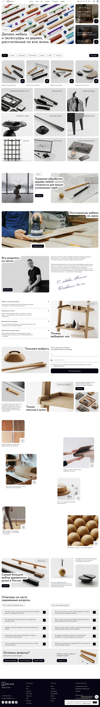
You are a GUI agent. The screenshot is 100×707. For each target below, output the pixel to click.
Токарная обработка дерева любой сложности (86, 34)
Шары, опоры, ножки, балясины (81, 40)
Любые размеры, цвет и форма (81, 20)
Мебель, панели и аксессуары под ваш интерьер (83, 14)
